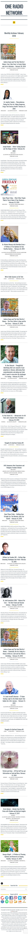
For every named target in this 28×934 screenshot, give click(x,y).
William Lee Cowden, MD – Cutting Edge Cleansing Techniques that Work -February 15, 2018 (14, 559)
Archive (5, 471)
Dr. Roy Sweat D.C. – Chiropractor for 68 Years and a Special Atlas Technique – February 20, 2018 (14, 417)
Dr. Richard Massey (12, 252)
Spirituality (17, 818)
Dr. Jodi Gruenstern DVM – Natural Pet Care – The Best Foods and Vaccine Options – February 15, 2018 (14, 602)
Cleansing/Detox (17, 563)
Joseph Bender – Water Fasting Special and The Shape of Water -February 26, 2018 (14, 148)
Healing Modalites (13, 706)
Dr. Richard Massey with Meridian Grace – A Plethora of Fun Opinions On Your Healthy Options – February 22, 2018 (14, 246)
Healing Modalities (14, 154)
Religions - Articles (17, 472)
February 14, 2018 (14, 659)
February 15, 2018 (14, 565)
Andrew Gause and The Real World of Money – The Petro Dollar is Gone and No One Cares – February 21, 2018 (14, 321)
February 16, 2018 (14, 522)
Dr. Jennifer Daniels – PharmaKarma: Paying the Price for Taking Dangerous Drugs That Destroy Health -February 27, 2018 (14, 105)
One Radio (3, 110)
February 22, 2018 (14, 255)
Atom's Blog (11, 278)
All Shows (9, 68)
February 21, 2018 (14, 327)
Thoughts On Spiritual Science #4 (14, 729)
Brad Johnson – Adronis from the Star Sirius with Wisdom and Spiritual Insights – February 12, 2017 (14, 811)
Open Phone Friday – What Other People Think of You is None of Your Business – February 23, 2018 (14, 200)
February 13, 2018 (14, 708)
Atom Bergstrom (18, 777)
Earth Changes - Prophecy (14, 817)
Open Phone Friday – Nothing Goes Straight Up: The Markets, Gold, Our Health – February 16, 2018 (14, 516)
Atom (5, 278)
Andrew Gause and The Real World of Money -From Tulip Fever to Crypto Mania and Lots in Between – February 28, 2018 (14, 64)
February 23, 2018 (14, 206)
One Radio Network (14, 9)
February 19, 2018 (20, 444)
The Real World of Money (18, 68)
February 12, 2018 (14, 820)
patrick (3, 68)
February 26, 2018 (14, 156)
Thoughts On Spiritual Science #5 (14, 443)
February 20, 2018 (23, 378)
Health (15, 110)
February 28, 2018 (14, 70)
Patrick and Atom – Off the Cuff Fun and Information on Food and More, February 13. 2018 (14, 773)
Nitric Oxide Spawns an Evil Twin (14, 277)
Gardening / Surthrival (19, 860)
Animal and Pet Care (18, 606)
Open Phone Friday (19, 204)
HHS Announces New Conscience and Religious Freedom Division (14, 466)
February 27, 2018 (23, 110)
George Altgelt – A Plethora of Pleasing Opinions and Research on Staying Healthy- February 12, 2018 (14, 856)
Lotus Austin (14, 911)
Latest (10, 472)
